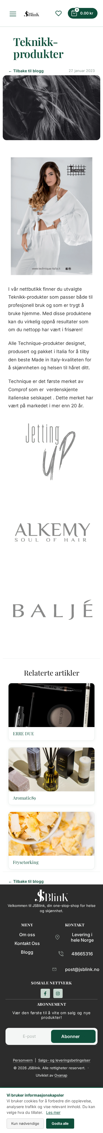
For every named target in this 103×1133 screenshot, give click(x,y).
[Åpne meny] (14, 14)
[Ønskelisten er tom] (58, 13)
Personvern (23, 1060)
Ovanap (60, 1075)
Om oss (27, 934)
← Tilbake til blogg (26, 70)
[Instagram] (58, 993)
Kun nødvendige (25, 1123)
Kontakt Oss (27, 943)
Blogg (27, 952)
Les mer (53, 1112)
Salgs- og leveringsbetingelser (64, 1060)
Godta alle (60, 1123)
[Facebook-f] (45, 993)
